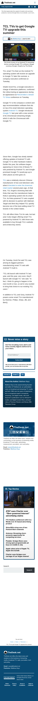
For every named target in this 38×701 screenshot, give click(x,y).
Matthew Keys (17, 38)
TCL (4, 180)
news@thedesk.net (14, 447)
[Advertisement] (19, 138)
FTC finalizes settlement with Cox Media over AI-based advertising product (18, 522)
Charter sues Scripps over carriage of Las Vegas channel (17, 555)
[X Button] (10, 432)
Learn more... (31, 13)
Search (6, 566)
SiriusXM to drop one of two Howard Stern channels (16, 528)
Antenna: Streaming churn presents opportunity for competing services (16, 535)
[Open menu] (35, 2)
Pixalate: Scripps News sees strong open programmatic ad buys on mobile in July (17, 543)
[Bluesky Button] (17, 432)
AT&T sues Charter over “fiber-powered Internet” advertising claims (18, 513)
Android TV (13, 111)
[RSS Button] (27, 432)
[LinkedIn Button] (14, 432)
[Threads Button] (20, 432)
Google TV (7, 113)
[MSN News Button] (24, 432)
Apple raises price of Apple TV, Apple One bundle (17, 549)
